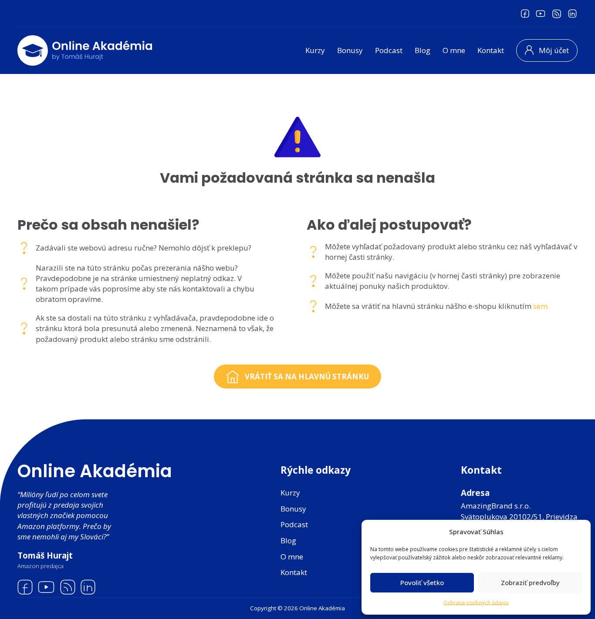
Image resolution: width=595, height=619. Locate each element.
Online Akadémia (94, 471)
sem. (541, 306)
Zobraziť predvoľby (530, 582)
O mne (454, 50)
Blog (422, 50)
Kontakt (490, 50)
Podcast (388, 50)
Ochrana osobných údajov (476, 602)
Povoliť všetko (422, 582)
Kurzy (315, 50)
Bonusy (350, 50)
